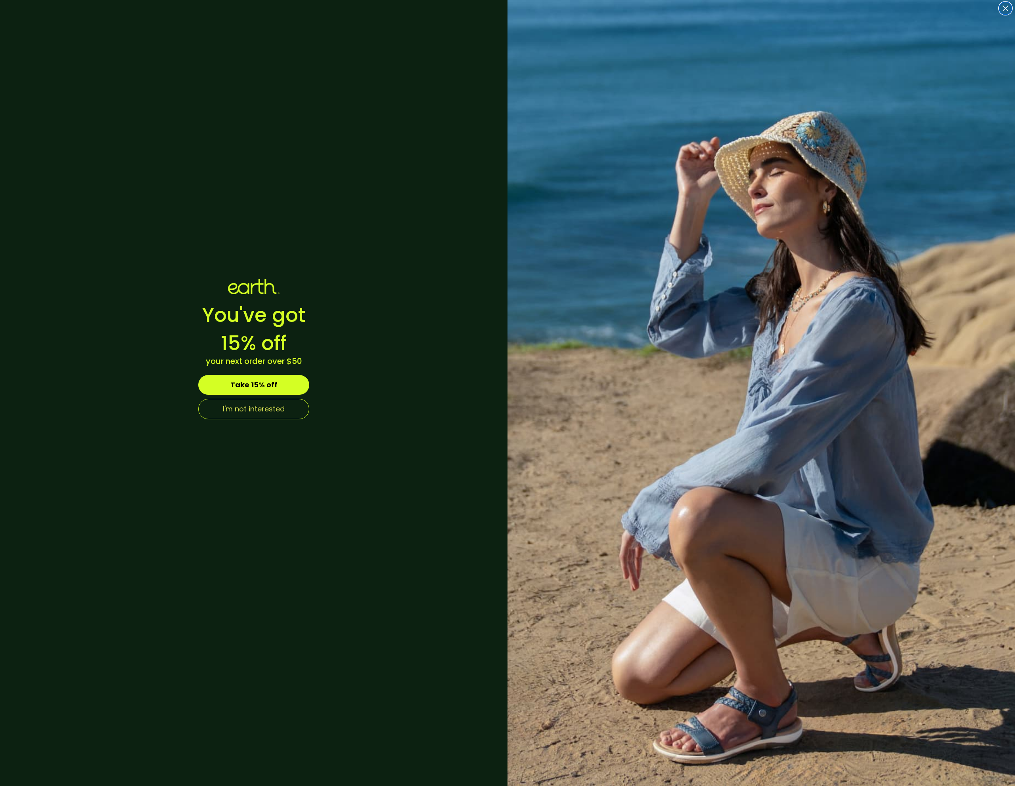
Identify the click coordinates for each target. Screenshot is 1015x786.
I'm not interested (254, 409)
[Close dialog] (1005, 8)
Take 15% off (254, 385)
